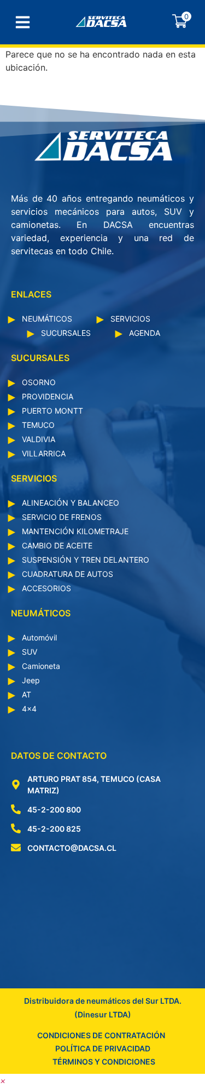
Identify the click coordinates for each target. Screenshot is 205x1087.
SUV (29, 651)
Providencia (47, 396)
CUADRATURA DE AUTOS (67, 574)
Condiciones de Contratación (101, 1035)
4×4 (29, 708)
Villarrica (44, 453)
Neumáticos (47, 318)
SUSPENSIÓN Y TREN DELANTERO (85, 559)
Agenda (144, 332)
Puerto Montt (52, 410)
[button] (3, 1080)
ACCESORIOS (46, 588)
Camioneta (41, 666)
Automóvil (39, 637)
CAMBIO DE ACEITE (57, 545)
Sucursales (66, 332)
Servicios (130, 318)
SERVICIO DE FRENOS (62, 517)
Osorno (39, 382)
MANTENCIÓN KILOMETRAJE (75, 531)
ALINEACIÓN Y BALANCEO (70, 502)
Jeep (31, 680)
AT (26, 694)
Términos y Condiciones (103, 1061)
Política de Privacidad (102, 1048)
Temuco (38, 425)
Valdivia (38, 439)
